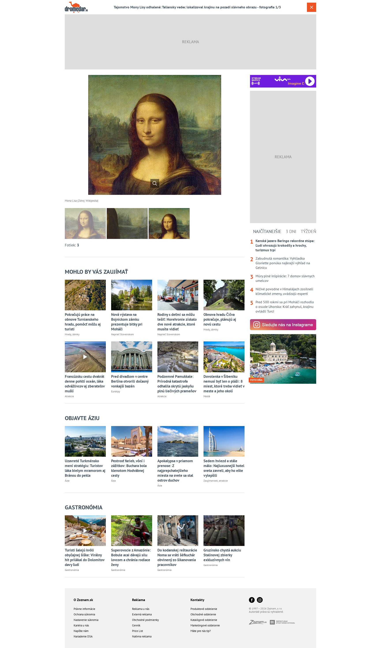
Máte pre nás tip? (200, 631)
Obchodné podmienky (145, 620)
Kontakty (197, 600)
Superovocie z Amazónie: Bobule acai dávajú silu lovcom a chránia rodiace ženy (131, 557)
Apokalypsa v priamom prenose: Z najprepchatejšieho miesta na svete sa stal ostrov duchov (175, 470)
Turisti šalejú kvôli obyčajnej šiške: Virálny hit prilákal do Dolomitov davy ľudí (84, 557)
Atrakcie (69, 396)
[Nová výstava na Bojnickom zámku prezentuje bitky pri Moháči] (131, 295)
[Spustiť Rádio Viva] (283, 78)
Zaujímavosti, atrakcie (216, 480)
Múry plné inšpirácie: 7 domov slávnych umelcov (285, 278)
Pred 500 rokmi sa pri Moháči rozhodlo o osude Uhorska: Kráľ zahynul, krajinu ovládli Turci (285, 306)
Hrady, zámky (72, 334)
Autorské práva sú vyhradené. (266, 612)
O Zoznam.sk (83, 600)
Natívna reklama (141, 636)
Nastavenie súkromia (86, 620)
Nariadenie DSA (83, 636)
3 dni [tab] (291, 231)
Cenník (136, 625)
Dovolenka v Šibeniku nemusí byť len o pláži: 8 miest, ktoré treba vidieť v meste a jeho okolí (224, 383)
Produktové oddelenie (203, 609)
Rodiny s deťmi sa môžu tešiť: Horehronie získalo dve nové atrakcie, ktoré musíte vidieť (177, 321)
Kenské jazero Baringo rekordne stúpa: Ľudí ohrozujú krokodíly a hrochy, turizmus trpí (285, 245)
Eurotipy (115, 391)
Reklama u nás (140, 609)
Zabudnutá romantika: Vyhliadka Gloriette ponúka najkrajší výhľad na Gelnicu (283, 263)
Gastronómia (84, 507)
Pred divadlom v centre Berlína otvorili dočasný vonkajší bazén (129, 381)
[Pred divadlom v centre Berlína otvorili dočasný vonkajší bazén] (131, 356)
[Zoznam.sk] (259, 623)
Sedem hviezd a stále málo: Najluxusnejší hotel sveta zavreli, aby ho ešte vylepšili (224, 468)
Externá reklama (142, 614)
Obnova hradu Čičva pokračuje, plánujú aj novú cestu (220, 319)
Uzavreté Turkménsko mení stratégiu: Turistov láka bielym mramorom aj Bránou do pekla (85, 468)
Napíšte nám (81, 631)
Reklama (138, 600)
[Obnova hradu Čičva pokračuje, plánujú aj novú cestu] (224, 295)
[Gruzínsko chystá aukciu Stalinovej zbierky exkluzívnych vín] (224, 530)
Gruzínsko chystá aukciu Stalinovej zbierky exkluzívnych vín (222, 555)
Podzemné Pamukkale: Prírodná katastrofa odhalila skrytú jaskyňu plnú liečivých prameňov (176, 383)
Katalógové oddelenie (203, 620)
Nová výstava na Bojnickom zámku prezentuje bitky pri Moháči (126, 321)
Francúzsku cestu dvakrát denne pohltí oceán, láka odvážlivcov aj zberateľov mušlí (85, 383)
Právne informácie (84, 609)
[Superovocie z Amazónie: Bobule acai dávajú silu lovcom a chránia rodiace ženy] (131, 530)
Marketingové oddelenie (205, 625)
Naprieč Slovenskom (122, 334)
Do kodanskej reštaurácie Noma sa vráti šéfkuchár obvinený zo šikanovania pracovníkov (177, 557)
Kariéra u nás (81, 625)
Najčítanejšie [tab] (267, 231)
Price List (137, 631)
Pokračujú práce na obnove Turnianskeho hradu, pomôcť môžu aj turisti (83, 321)
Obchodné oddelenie (203, 614)
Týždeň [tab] (308, 231)
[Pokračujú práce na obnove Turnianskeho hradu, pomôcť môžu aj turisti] (85, 295)
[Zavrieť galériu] (311, 7)
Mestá (207, 396)
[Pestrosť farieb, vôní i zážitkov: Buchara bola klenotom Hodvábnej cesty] (131, 441)
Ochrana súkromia (84, 614)
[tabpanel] (283, 276)
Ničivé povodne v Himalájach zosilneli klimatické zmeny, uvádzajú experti (284, 291)
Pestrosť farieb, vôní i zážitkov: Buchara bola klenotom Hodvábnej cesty (129, 468)
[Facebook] (252, 600)
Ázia (67, 480)
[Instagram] (260, 600)
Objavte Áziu (82, 418)
